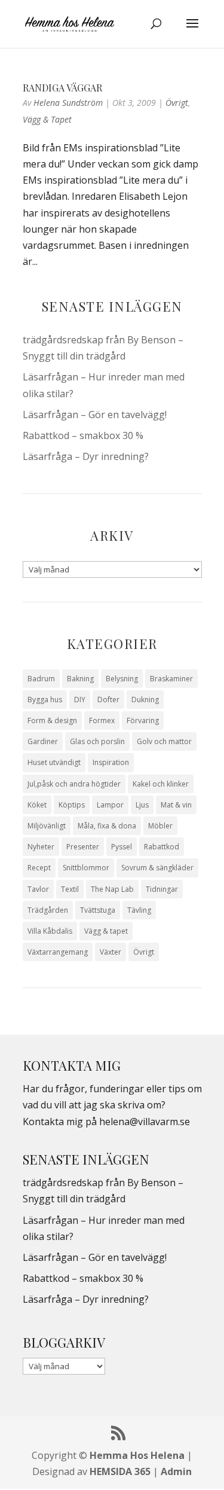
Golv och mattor (164, 741)
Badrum (41, 679)
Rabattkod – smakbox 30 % (83, 435)
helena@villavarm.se (144, 1121)
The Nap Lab (112, 889)
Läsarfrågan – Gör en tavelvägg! (95, 414)
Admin (176, 1471)
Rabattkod (161, 847)
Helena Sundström (68, 102)
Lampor (110, 805)
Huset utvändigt (54, 762)
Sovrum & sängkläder (157, 868)
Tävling (139, 910)
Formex (102, 720)
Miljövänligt (46, 826)
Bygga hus (44, 699)
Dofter (108, 699)
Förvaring (143, 720)
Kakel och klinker (161, 784)
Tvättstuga (97, 910)
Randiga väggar (62, 87)
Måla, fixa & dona (107, 826)
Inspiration (111, 762)
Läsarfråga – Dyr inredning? (86, 456)
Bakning (80, 679)
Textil (70, 889)
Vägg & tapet (47, 119)
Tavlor (38, 889)
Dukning (145, 699)
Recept (39, 868)
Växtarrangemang (57, 952)
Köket (37, 805)
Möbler (160, 826)
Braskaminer (171, 679)
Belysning (122, 679)
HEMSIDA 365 (120, 1471)
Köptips (72, 805)
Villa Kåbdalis (49, 931)
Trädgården (47, 910)
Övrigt (176, 102)
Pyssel (121, 847)
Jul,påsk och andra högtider (74, 784)
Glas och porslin (97, 741)
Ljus (142, 805)
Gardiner (42, 741)
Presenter (82, 847)
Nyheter (40, 847)
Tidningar (162, 889)
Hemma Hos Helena (137, 1455)
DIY (79, 699)
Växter (110, 952)
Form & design (52, 720)
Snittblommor (86, 868)
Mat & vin (176, 805)
